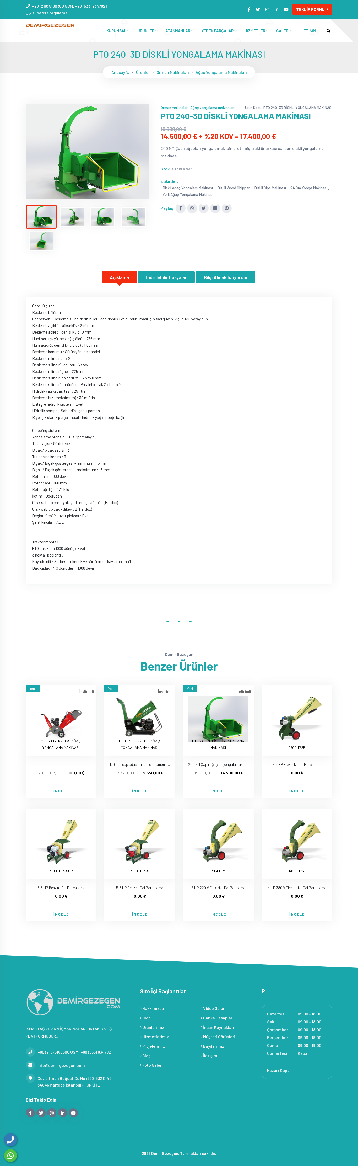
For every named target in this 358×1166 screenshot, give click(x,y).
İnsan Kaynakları (218, 1027)
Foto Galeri (152, 1064)
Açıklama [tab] (119, 277)
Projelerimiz (153, 1046)
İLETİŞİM (308, 30)
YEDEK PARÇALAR (217, 30)
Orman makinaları (172, 72)
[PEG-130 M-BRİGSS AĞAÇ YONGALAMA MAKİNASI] (139, 716)
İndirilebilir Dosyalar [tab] (166, 277)
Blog (146, 1017)
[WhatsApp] (10, 1155)
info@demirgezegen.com (61, 1065)
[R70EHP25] (297, 715)
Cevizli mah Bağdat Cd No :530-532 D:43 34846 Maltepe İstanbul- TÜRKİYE (74, 1081)
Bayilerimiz (213, 1046)
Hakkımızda (153, 1008)
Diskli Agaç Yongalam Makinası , (188, 187)
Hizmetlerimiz (155, 1036)
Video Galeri (214, 1008)
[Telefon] (10, 1139)
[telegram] (258, 9)
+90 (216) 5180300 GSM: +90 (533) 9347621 (69, 5)
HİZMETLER (255, 30)
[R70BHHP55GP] (61, 838)
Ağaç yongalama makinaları (221, 72)
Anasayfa (120, 72)
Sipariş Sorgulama (50, 12)
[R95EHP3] (218, 838)
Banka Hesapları (218, 1017)
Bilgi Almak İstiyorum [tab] (225, 277)
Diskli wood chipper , (234, 187)
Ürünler (143, 72)
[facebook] (249, 9)
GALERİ (283, 30)
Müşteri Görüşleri (218, 1036)
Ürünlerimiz (153, 1027)
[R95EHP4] (297, 838)
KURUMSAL (116, 30)
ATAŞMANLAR (178, 30)
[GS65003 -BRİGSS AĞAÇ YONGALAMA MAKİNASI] (61, 716)
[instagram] (267, 9)
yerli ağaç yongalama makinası (187, 194)
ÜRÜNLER (146, 30)
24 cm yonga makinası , (309, 187)
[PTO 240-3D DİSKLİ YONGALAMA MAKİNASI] (87, 151)
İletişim (209, 1055)
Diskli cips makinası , (271, 187)
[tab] (41, 217)
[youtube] (286, 9)
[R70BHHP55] (140, 838)
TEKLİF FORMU (310, 9)
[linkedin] (277, 9)
